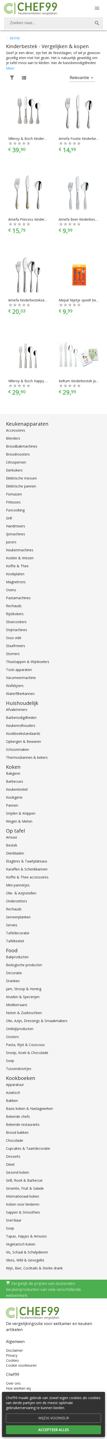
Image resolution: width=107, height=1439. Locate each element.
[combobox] (53, 23)
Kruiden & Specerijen (23, 996)
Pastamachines (18, 597)
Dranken (13, 980)
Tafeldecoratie (17, 933)
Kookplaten (15, 574)
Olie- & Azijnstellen (21, 893)
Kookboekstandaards (23, 733)
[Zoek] (97, 23)
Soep (10, 1060)
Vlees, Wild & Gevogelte (25, 1260)
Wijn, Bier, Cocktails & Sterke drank (34, 1268)
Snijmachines (16, 629)
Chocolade (14, 1140)
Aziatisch (13, 1092)
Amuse (11, 837)
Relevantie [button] (79, 77)
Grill (9, 518)
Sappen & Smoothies (23, 1212)
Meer (10, 68)
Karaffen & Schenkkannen (27, 869)
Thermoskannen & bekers (27, 757)
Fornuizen (14, 494)
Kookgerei (14, 797)
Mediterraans (16, 1004)
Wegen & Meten (19, 821)
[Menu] (97, 8)
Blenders (13, 438)
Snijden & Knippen (20, 813)
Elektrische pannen (21, 486)
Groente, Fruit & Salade (25, 1188)
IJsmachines (15, 534)
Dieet (10, 1164)
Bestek (11, 845)
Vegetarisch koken (20, 1244)
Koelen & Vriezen (20, 558)
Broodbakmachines (21, 446)
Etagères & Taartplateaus (26, 861)
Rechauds (14, 605)
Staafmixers (15, 645)
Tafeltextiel (15, 941)
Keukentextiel (17, 789)
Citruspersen (16, 462)
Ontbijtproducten (19, 1028)
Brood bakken (17, 1132)
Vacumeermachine (21, 677)
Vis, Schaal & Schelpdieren (27, 1252)
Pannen (12, 805)
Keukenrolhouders (20, 725)
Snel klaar (13, 1220)
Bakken (12, 1100)
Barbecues (14, 781)
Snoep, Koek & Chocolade (27, 1052)
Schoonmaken (17, 749)
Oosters (12, 1036)
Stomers (13, 653)
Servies (11, 925)
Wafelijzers (15, 685)
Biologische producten (24, 964)
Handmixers (15, 526)
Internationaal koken (22, 1196)
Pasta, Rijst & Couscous (25, 1044)
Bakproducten (17, 957)
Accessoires (15, 430)
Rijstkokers (15, 613)
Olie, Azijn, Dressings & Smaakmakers (36, 1020)
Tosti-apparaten (19, 669)
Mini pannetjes (18, 885)
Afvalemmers (16, 709)
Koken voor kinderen (22, 1204)
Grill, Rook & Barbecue (24, 1180)
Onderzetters (16, 901)
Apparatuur (15, 1084)
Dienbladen (15, 853)
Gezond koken (17, 1172)
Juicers (11, 542)
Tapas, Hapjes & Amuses (26, 1236)
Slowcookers (16, 621)
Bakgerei (13, 773)
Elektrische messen (21, 478)
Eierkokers (14, 470)
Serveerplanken (18, 917)
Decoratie (14, 972)
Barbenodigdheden (21, 717)
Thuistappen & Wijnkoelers (27, 661)
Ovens (11, 589)
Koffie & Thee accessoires (27, 877)
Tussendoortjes (18, 1068)
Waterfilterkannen (20, 693)
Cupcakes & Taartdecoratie (28, 1148)
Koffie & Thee (17, 566)
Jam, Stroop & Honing (23, 988)
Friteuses (13, 502)
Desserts (13, 1156)
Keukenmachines (19, 550)
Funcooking (15, 510)
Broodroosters (18, 454)
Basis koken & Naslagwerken (29, 1108)
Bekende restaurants (23, 1124)
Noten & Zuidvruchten (24, 1012)
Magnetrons (16, 581)
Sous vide (13, 637)
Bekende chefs (18, 1116)
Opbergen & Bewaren (23, 741)
